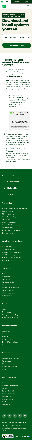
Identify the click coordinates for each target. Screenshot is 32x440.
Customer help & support (10, 358)
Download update (17, 45)
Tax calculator (7, 279)
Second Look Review (9, 222)
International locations (9, 366)
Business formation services (11, 257)
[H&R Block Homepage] (5, 2)
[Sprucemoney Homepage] (26, 2)
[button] (23, 6)
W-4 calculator (7, 295)
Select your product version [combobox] (14, 37)
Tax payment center (8, 290)
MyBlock (5, 274)
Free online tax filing (9, 217)
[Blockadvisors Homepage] (16, 2)
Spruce (4, 334)
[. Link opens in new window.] (8, 436)
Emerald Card (6, 336)
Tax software (6, 219)
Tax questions (6, 361)
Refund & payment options (11, 287)
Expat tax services (8, 233)
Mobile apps (6, 276)
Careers (4, 388)
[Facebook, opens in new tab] (9, 416)
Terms (4, 309)
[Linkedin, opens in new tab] (25, 416)
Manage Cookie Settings (10, 315)
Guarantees (6, 404)
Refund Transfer (7, 339)
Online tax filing (7, 211)
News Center (6, 396)
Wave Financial (7, 260)
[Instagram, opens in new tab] (15, 416)
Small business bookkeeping (11, 252)
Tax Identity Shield (8, 227)
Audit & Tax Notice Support (11, 230)
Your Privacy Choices (21, 436)
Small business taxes (9, 249)
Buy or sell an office (8, 391)
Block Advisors (7, 247)
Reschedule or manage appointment (14, 208)
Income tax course (8, 393)
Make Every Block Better (10, 385)
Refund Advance (7, 345)
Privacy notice (7, 312)
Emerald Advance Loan (10, 342)
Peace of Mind (7, 225)
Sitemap (5, 369)
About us (5, 383)
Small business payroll (9, 255)
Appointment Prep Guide (10, 285)
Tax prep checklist (8, 282)
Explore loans (6, 331)
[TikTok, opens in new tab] (4, 416)
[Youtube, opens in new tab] (20, 416)
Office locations (7, 364)
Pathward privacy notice (10, 317)
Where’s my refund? (9, 293)
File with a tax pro (8, 214)
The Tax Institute (7, 402)
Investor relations (8, 399)
